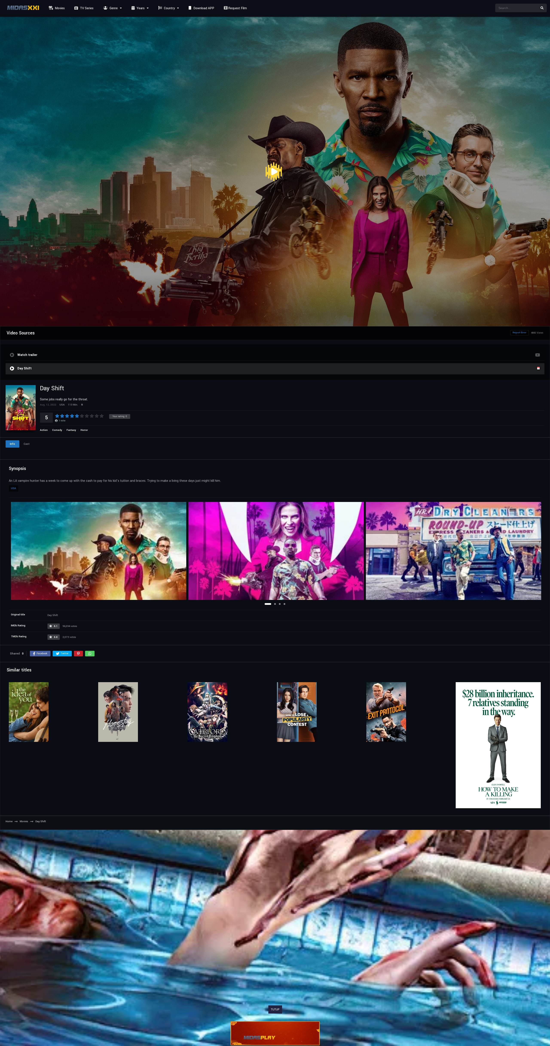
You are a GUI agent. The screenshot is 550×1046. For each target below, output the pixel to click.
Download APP (203, 8)
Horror (84, 430)
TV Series (86, 8)
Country (169, 8)
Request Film (237, 8)
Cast (27, 444)
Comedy (57, 430)
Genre (113, 8)
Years (140, 8)
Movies (59, 8)
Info (12, 444)
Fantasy (71, 430)
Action (44, 430)
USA (13, 488)
